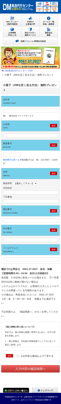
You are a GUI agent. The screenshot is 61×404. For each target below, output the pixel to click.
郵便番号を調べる (11, 160)
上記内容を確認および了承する (37, 356)
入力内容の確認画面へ (30, 368)
